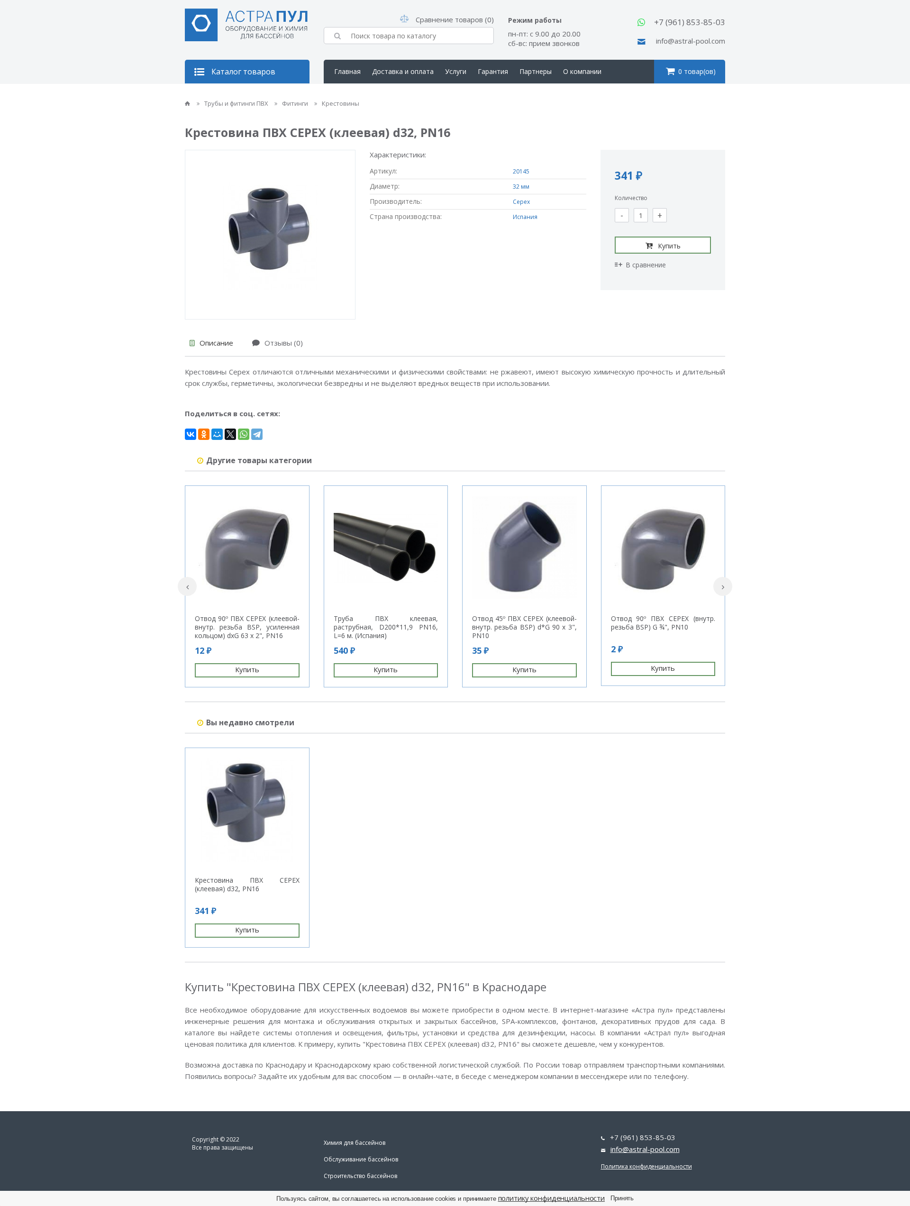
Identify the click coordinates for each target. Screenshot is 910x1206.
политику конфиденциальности (551, 1198)
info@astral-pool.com (690, 41)
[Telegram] (257, 434)
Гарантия (493, 71)
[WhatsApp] (243, 434)
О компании (582, 71)
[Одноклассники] (203, 434)
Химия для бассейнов (354, 1143)
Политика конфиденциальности (646, 1166)
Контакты (350, 95)
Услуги (455, 71)
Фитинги (295, 103)
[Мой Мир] (217, 434)
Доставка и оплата (403, 71)
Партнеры (535, 71)
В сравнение (646, 265)
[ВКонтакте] (190, 434)
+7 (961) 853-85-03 (689, 22)
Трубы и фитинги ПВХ (237, 103)
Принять (622, 1198)
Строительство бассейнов (360, 1176)
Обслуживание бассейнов (361, 1159)
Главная (347, 71)
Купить (669, 245)
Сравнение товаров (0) (455, 19)
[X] (230, 434)
